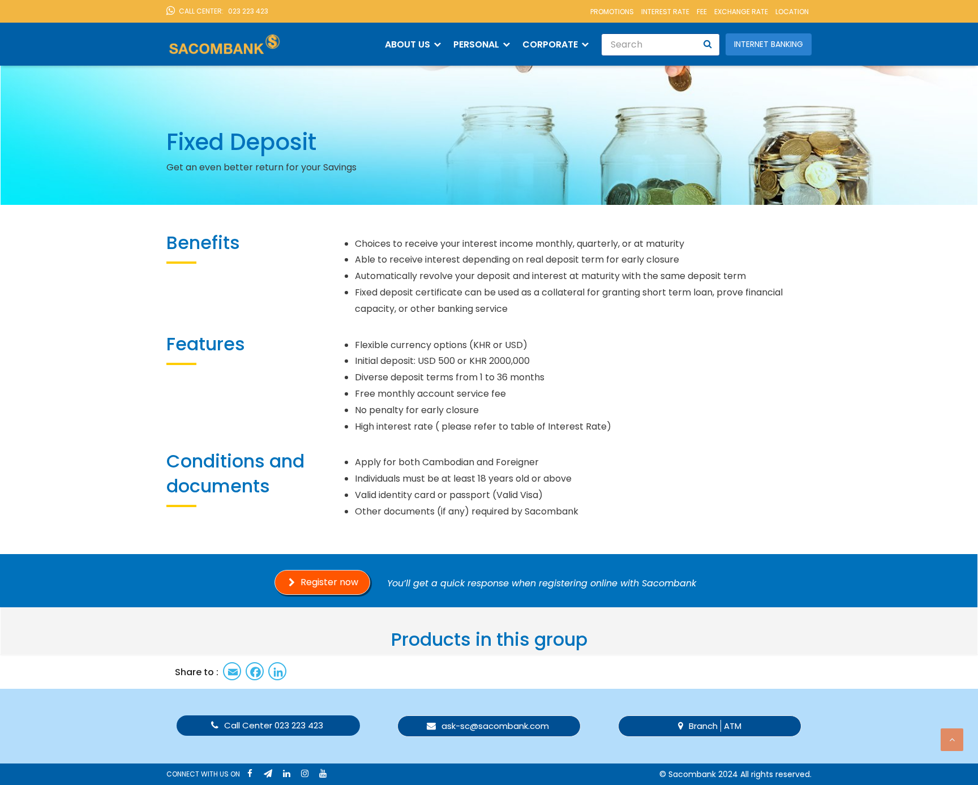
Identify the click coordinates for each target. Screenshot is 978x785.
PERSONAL (476, 44)
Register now (329, 582)
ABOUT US (407, 44)
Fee (702, 11)
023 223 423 (223, 11)
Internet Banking (768, 44)
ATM (732, 726)
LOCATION (792, 11)
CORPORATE (550, 44)
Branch (703, 726)
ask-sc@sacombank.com (495, 726)
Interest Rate (665, 11)
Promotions (612, 11)
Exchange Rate (741, 11)
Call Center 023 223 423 (273, 725)
